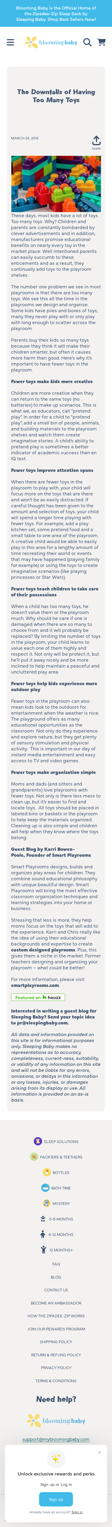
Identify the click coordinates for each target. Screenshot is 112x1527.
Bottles (61, 1172)
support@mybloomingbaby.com (56, 1439)
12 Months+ (61, 1249)
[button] (10, 42)
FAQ (56, 1263)
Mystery (61, 1203)
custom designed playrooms (43, 949)
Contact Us (56, 1289)
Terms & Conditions (56, 1380)
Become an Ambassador (56, 1302)
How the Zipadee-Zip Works (56, 1315)
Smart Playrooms (71, 854)
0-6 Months (61, 1218)
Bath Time (61, 1187)
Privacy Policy (56, 1367)
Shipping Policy (56, 1341)
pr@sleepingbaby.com (42, 1022)
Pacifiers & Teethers (61, 1156)
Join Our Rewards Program (56, 1328)
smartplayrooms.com (35, 985)
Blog (56, 1276)
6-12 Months (61, 1234)
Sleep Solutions (61, 1141)
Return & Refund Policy (56, 1354)
